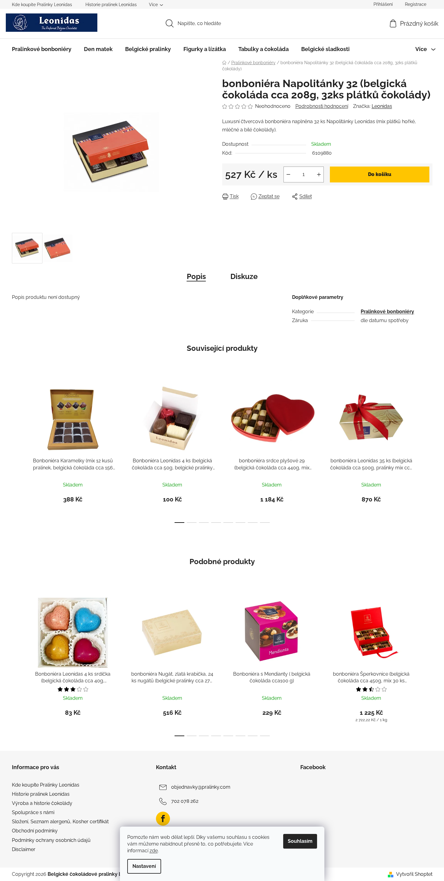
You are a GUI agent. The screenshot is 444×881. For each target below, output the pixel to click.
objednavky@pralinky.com (200, 787)
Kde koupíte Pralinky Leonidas (42, 4)
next (427, 452)
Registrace (415, 4)
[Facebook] (163, 819)
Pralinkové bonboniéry (387, 311)
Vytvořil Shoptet (414, 874)
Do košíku (379, 174)
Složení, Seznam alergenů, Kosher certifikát (60, 821)
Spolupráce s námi (33, 812)
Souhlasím (300, 841)
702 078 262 (184, 801)
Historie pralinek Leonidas (111, 4)
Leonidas (382, 106)
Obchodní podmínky (35, 831)
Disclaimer (23, 849)
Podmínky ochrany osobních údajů (51, 840)
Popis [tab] (196, 276)
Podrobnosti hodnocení (321, 106)
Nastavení (144, 866)
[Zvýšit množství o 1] (318, 174)
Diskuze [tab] (244, 276)
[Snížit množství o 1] (288, 174)
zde (154, 850)
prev (17, 452)
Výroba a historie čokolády (42, 803)
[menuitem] (42, 49)
